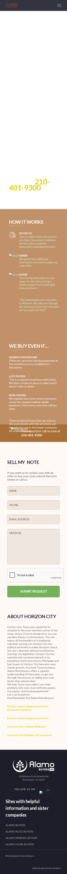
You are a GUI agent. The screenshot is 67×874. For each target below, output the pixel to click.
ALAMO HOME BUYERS (20, 844)
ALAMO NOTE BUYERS (19, 831)
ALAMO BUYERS (15, 825)
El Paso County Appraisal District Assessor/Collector (28, 708)
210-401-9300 (29, 184)
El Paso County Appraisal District (28, 718)
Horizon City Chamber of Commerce (29, 735)
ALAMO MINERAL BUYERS (21, 837)
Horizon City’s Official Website (26, 726)
